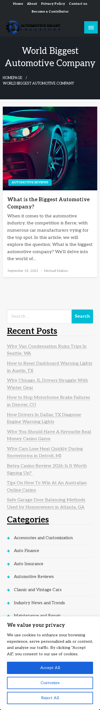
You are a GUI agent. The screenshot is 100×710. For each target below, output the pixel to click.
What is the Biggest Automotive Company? (48, 203)
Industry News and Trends (39, 602)
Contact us (78, 4)
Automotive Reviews (30, 182)
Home (18, 4)
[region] (50, 663)
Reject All (50, 697)
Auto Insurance (28, 563)
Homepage (12, 78)
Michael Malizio (56, 271)
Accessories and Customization (43, 537)
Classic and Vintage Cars (38, 589)
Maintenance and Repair (37, 615)
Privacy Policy (53, 4)
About (32, 4)
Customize (50, 682)
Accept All (50, 667)
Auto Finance (26, 550)
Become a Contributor (50, 11)
